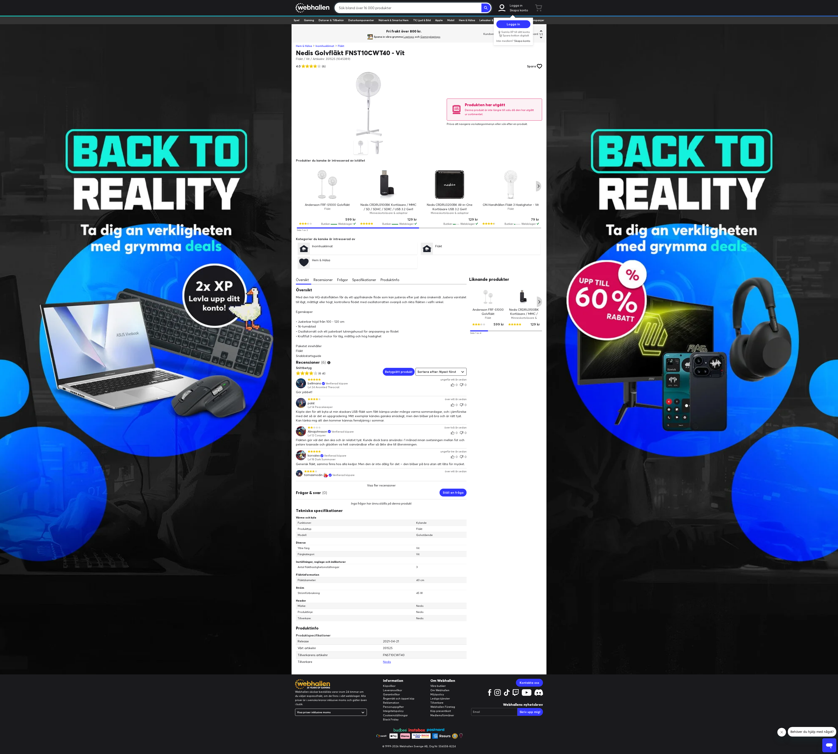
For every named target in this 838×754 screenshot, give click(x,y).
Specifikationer (364, 280)
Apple (439, 20)
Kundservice (491, 34)
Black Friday (390, 719)
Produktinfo (389, 280)
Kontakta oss (529, 683)
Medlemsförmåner (442, 715)
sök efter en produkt (514, 124)
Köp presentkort (440, 711)
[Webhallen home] (311, 8)
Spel (296, 20)
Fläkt (341, 46)
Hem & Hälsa (467, 20)
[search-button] (486, 7)
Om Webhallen (439, 690)
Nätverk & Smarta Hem (394, 20)
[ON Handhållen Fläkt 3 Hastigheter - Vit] (510, 184)
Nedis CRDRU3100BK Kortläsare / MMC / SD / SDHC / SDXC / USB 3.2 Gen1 (524, 315)
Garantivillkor (391, 694)
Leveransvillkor (392, 690)
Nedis (387, 662)
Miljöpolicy (437, 694)
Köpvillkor (389, 685)
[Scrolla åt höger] (538, 186)
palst (311, 403)
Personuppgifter (393, 706)
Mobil (450, 20)
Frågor (342, 280)
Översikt (302, 280)
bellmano (314, 383)
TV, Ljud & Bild (422, 20)
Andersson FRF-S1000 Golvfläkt (327, 205)
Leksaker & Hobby (490, 20)
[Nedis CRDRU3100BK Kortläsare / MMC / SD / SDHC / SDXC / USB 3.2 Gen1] (388, 184)
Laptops (409, 36)
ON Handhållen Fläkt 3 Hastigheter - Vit (511, 205)
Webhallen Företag (442, 706)
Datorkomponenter (361, 20)
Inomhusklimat (325, 46)
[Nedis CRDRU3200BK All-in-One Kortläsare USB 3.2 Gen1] (449, 184)
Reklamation (391, 702)
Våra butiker (438, 685)
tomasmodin (313, 475)
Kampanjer (537, 20)
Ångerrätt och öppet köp (398, 698)
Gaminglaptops (430, 36)
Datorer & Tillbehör (331, 20)
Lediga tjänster (440, 698)
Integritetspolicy (393, 711)
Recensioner (323, 280)
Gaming (309, 20)
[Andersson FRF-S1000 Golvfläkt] (327, 184)
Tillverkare (436, 702)
